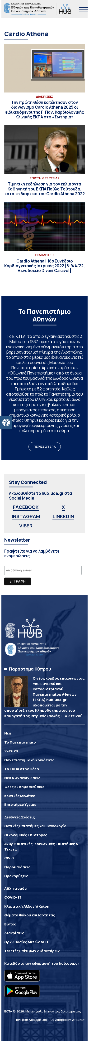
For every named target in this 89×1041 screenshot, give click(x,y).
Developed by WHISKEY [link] (68, 1019)
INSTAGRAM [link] (26, 516)
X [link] (63, 507)
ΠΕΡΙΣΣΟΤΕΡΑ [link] (44, 446)
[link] (6, 422)
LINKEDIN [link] (63, 516)
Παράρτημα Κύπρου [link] (30, 669)
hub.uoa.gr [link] (69, 963)
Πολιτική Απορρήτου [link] (31, 1019)
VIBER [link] (26, 525)
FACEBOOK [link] (26, 507)
